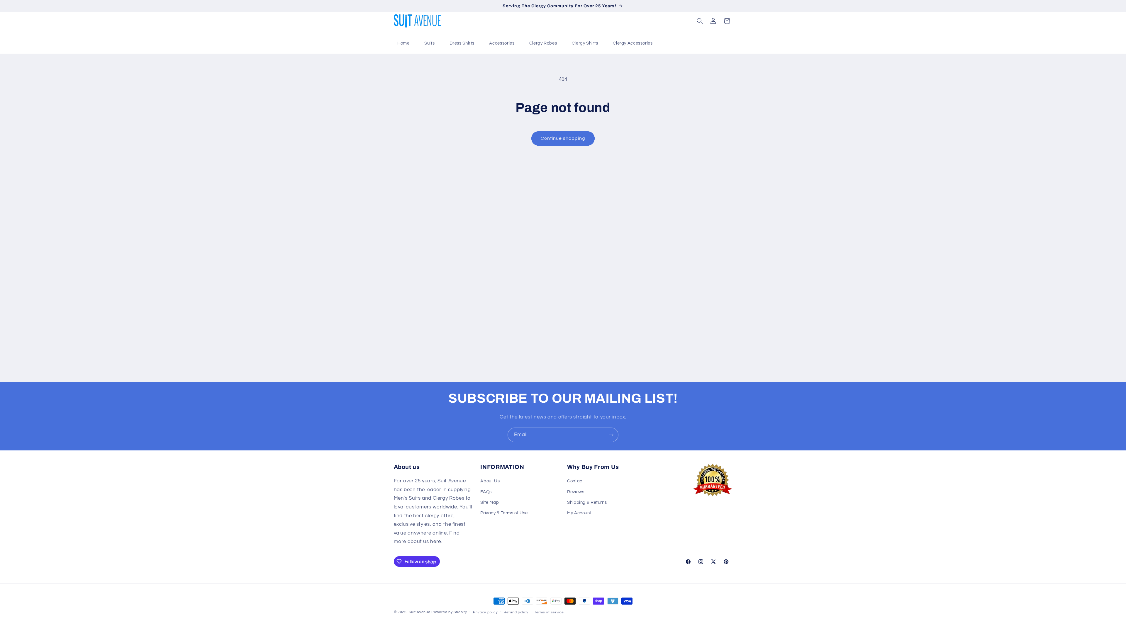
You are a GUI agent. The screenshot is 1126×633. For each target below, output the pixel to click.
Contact (575, 481)
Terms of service (549, 612)
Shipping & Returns (587, 502)
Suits (429, 43)
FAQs (486, 492)
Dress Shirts (462, 43)
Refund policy (516, 612)
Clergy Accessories (632, 43)
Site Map (489, 502)
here (435, 541)
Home (403, 43)
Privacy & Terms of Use (504, 513)
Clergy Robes (543, 43)
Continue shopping (563, 138)
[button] (699, 21)
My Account (579, 513)
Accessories (501, 43)
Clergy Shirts (585, 43)
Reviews (575, 492)
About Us (490, 481)
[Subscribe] (611, 435)
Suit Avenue (419, 612)
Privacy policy (485, 612)
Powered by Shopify (449, 612)
